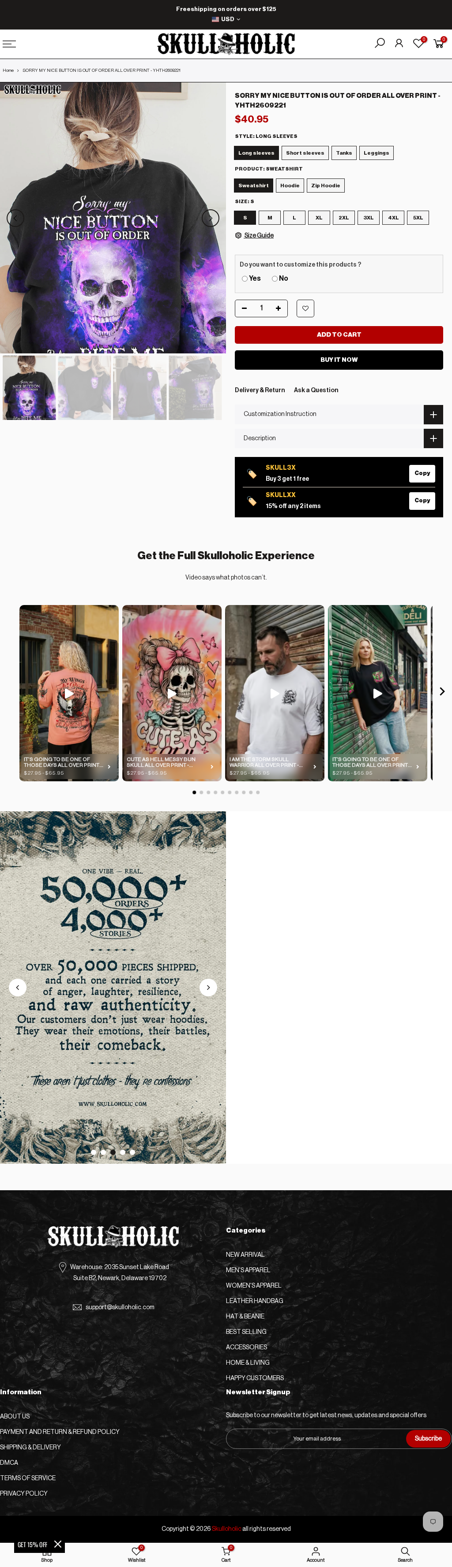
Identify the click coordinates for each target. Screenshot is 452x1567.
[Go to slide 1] (93, 1152)
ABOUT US (15, 1417)
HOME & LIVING (248, 1363)
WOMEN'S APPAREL (254, 1286)
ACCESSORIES (246, 1347)
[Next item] (442, 693)
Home (8, 70)
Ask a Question (316, 390)
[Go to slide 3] (113, 1152)
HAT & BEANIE (245, 1317)
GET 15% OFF (32, 1544)
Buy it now (339, 360)
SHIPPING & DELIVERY (30, 1447)
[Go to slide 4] (122, 1152)
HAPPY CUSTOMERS (255, 1378)
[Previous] (15, 218)
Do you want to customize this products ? (300, 265)
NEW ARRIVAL (245, 1255)
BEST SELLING (246, 1332)
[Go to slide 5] (132, 1152)
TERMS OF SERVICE (28, 1478)
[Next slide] (208, 987)
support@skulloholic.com (120, 1307)
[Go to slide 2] (103, 1152)
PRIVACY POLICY (24, 1494)
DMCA (9, 1463)
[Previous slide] (17, 987)
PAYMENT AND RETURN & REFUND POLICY (60, 1432)
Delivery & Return (260, 390)
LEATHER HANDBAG (254, 1301)
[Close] (57, 1544)
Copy (422, 473)
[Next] (210, 218)
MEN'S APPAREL (248, 1270)
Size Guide (259, 236)
